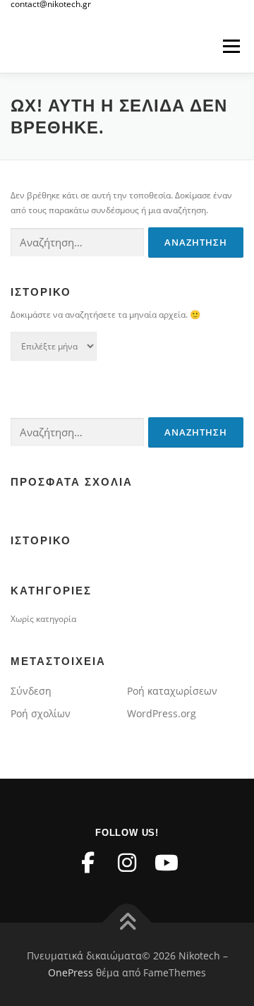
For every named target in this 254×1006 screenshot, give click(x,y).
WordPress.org (161, 713)
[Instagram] (127, 862)
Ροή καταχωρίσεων (172, 690)
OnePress (70, 972)
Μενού (231, 46)
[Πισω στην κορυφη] (127, 923)
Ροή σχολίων (41, 713)
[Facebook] (87, 862)
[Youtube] (166, 862)
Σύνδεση (31, 690)
